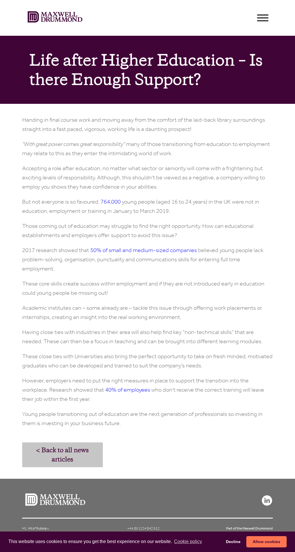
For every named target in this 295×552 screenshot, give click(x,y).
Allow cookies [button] (266, 541)
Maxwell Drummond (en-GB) (55, 18)
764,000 (111, 201)
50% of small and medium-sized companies (143, 250)
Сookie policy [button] (188, 541)
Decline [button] (233, 541)
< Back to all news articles (62, 454)
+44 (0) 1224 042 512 (143, 528)
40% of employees (127, 389)
